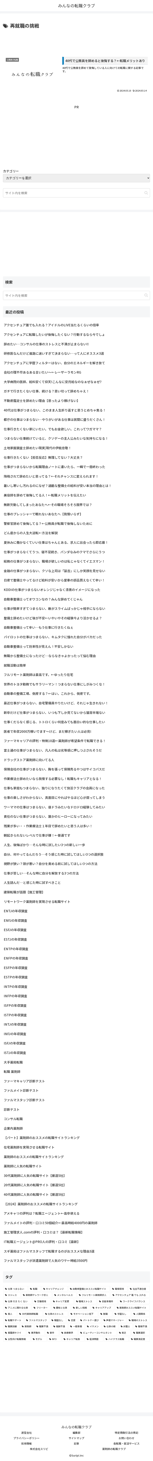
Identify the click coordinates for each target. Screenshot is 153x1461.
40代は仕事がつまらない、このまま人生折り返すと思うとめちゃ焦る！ (55, 410)
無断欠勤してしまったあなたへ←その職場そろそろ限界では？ (48, 504)
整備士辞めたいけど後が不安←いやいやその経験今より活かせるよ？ (53, 618)
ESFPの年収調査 (16, 967)
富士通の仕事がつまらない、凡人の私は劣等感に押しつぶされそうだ (53, 750)
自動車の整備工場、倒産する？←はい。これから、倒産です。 (48, 693)
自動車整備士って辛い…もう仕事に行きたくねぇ (38, 627)
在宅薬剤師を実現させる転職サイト (29, 1147)
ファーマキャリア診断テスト (24, 1081)
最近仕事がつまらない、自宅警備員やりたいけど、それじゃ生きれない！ (56, 703)
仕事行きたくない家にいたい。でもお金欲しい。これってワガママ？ (53, 429)
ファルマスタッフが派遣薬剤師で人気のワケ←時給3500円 (45, 1260)
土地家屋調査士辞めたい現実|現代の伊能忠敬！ (37, 447)
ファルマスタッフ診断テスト (24, 1100)
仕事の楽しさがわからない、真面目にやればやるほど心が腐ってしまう (54, 797)
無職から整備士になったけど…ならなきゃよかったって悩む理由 (50, 655)
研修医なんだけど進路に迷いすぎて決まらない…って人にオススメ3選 (54, 353)
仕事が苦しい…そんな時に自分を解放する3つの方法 (41, 873)
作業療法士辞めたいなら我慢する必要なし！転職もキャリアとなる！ (53, 778)
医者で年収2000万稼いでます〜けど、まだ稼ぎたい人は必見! (47, 731)
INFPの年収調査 (15, 995)
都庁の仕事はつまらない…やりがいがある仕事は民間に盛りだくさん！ (54, 419)
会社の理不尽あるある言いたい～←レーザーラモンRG (42, 372)
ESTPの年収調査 (16, 977)
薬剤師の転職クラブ (114, 1449)
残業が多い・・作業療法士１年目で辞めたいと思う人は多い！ (48, 826)
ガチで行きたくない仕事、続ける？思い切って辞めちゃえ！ (46, 391)
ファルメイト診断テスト (21, 1090)
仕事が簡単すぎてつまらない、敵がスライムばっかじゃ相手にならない (54, 608)
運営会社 (26, 1432)
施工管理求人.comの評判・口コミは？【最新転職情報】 (44, 1232)
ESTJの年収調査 (15, 939)
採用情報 (26, 1443)
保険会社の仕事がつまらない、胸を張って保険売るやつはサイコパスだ (54, 769)
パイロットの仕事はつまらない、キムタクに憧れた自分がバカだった (53, 636)
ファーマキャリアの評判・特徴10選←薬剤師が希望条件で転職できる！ (55, 740)
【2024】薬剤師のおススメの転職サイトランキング (41, 1204)
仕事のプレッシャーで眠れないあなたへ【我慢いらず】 (43, 514)
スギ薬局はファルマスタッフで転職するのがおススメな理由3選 (49, 1251)
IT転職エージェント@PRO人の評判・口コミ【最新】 (42, 1241)
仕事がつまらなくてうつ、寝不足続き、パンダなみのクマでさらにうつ (54, 552)
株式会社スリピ (39, 1449)
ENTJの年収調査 (16, 911)
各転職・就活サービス (126, 1443)
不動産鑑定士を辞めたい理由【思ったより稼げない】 (42, 400)
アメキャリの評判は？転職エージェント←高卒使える (41, 1213)
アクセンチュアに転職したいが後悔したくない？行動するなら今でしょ (54, 334)
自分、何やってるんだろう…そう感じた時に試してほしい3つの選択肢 (54, 854)
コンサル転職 (13, 1118)
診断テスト (12, 1109)
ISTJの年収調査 (15, 1052)
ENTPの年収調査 (16, 948)
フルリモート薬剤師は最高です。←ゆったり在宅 (38, 674)
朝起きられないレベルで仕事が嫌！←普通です (37, 835)
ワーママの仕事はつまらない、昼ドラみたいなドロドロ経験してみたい (54, 807)
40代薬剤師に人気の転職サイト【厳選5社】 (35, 1194)
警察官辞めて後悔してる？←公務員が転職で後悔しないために (48, 523)
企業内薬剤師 (13, 1128)
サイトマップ (76, 1438)
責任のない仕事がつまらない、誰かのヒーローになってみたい (48, 816)
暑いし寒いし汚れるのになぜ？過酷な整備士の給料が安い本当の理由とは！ (58, 485)
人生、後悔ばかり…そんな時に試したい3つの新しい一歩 (44, 844)
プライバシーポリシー (26, 1438)
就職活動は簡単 (15, 665)
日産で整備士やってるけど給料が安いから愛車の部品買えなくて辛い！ (54, 580)
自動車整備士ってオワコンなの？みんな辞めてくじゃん (43, 599)
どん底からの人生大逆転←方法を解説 (31, 532)
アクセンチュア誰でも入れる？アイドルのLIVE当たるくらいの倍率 (51, 325)
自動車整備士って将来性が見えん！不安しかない (38, 646)
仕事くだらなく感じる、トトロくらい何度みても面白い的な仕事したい (54, 721)
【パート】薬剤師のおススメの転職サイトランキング (42, 1137)
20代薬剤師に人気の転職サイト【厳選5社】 (35, 1185)
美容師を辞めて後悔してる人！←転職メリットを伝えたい (45, 495)
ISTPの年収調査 (15, 1015)
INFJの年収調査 (15, 1033)
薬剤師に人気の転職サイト (23, 1166)
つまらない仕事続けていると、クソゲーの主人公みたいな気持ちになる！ (56, 438)
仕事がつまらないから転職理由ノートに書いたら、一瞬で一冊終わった (54, 466)
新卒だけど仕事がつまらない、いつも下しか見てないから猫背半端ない (54, 712)
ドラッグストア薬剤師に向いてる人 (29, 759)
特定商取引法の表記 (126, 1432)
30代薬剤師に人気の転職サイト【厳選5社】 (35, 1175)
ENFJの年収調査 (15, 920)
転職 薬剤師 (12, 1071)
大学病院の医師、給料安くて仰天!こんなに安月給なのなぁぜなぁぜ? (53, 381)
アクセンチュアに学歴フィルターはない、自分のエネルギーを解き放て (54, 362)
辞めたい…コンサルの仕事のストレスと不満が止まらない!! (46, 344)
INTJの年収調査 (15, 1024)
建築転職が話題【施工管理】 (24, 892)
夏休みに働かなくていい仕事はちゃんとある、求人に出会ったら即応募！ (56, 542)
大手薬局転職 (13, 1062)
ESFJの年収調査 (15, 929)
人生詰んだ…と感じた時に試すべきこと (32, 882)
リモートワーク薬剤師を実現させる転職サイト (37, 901)
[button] (146, 193)
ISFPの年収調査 (15, 1005)
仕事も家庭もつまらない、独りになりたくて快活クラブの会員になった (54, 788)
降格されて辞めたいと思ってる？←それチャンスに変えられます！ (51, 476)
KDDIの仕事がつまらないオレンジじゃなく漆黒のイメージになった (52, 589)
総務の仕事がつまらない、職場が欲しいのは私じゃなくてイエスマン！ (54, 561)
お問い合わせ (126, 1438)
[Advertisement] (76, 40)
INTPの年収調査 (15, 986)
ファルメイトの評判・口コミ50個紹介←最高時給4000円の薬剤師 (50, 1222)
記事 (76, 1443)
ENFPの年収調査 (16, 958)
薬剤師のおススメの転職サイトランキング (34, 1156)
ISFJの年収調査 (15, 1043)
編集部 (76, 1432)
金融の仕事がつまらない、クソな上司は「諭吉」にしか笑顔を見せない (54, 570)
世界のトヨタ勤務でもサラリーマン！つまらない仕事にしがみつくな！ (54, 684)
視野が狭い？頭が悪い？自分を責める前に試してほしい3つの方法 (50, 863)
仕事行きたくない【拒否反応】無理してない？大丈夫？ (43, 457)
